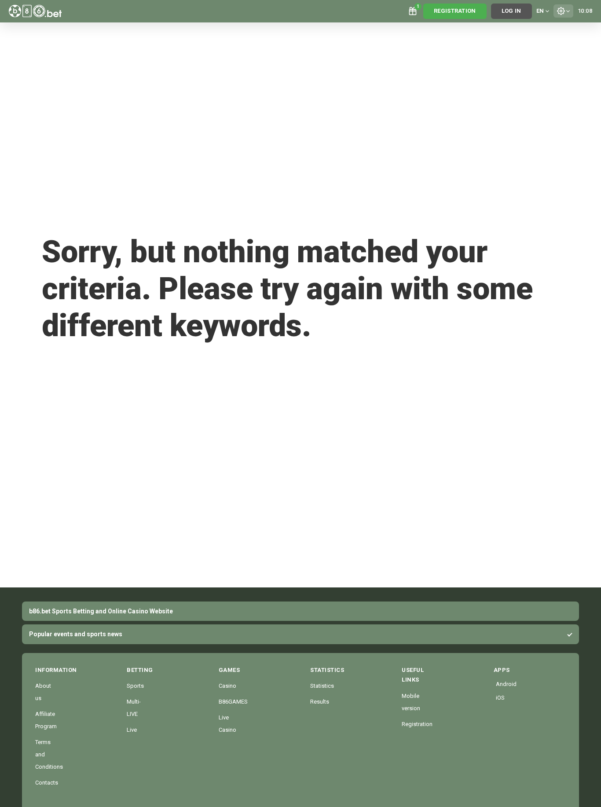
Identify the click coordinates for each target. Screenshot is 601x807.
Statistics (322, 685)
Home (70, 362)
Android (497, 684)
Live (132, 729)
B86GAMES (233, 701)
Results (319, 701)
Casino (227, 685)
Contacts (46, 782)
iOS (497, 697)
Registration (417, 724)
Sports (135, 685)
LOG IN (511, 10)
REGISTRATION (455, 10)
